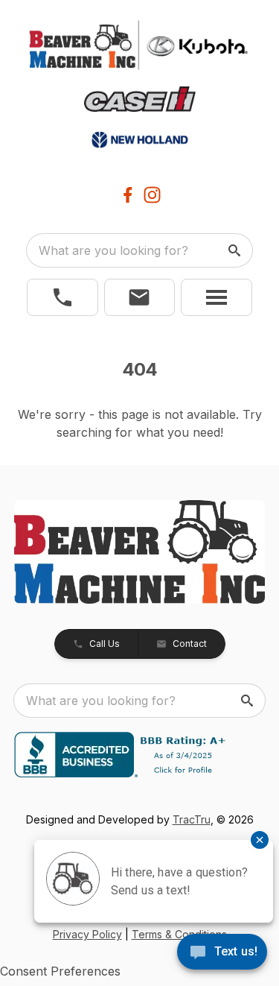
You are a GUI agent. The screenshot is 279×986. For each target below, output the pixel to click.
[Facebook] (127, 195)
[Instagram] (152, 195)
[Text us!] (222, 953)
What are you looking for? (113, 250)
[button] (62, 297)
